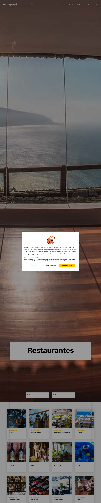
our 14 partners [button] (42, 247)
